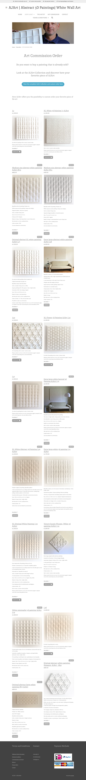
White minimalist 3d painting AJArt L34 (26, 611)
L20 (13, 317)
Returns (14, 762)
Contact (14, 767)
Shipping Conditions (16, 757)
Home (13, 47)
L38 (45, 607)
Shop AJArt (18, 47)
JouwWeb (72, 775)
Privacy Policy (15, 764)
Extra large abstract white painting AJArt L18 (58, 240)
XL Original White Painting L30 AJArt (25, 525)
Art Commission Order (27, 47)
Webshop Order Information (18, 754)
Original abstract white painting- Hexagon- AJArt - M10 (57, 664)
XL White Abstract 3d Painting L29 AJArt (26, 450)
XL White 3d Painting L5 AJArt (56, 111)
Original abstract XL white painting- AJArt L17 (27, 240)
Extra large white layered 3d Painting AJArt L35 (55, 380)
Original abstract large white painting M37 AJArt (24, 686)
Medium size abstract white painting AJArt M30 (27, 169)
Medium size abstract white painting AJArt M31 (59, 169)
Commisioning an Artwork (18, 759)
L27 (13, 376)
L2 (13, 111)
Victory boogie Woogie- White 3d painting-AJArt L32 (57, 525)
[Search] (52, 17)
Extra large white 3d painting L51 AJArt (57, 450)
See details (14, 148)
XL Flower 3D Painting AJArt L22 (57, 317)
